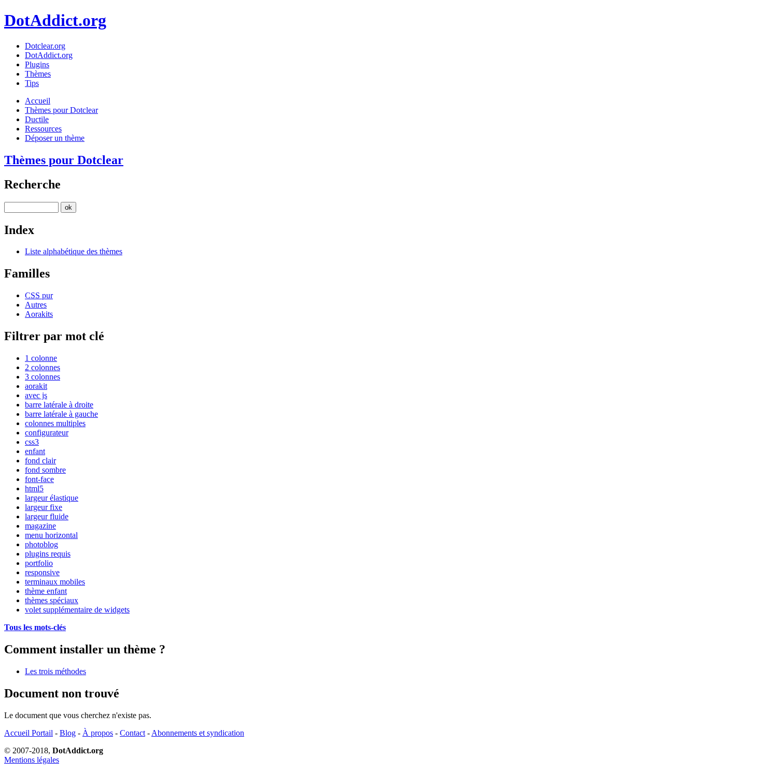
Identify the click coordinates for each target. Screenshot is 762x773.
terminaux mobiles (55, 581)
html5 (34, 488)
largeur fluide (46, 516)
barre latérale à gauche (61, 414)
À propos (97, 732)
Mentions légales (31, 759)
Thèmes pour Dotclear (61, 110)
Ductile (37, 119)
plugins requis (47, 553)
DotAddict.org (55, 20)
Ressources (43, 128)
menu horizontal (51, 535)
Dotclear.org (45, 45)
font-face (39, 479)
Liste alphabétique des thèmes (73, 251)
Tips (32, 83)
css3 (32, 441)
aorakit (36, 386)
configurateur (46, 432)
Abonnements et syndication (197, 732)
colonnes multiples (55, 423)
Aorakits (39, 314)
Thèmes (38, 73)
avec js (36, 395)
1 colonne (41, 358)
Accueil (37, 100)
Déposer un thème (54, 138)
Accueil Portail (28, 732)
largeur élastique (51, 497)
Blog (68, 732)
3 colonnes (42, 376)
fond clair (40, 460)
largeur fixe (43, 507)
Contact (132, 732)
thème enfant (46, 591)
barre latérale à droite (59, 404)
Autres (36, 304)
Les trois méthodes (55, 671)
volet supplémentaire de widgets (77, 609)
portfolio (39, 563)
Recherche (32, 184)
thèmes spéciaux (51, 600)
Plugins (37, 64)
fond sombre (45, 469)
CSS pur (39, 295)
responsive (42, 572)
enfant (35, 451)
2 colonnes (42, 367)
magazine (40, 525)
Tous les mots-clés (35, 627)
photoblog (41, 544)
